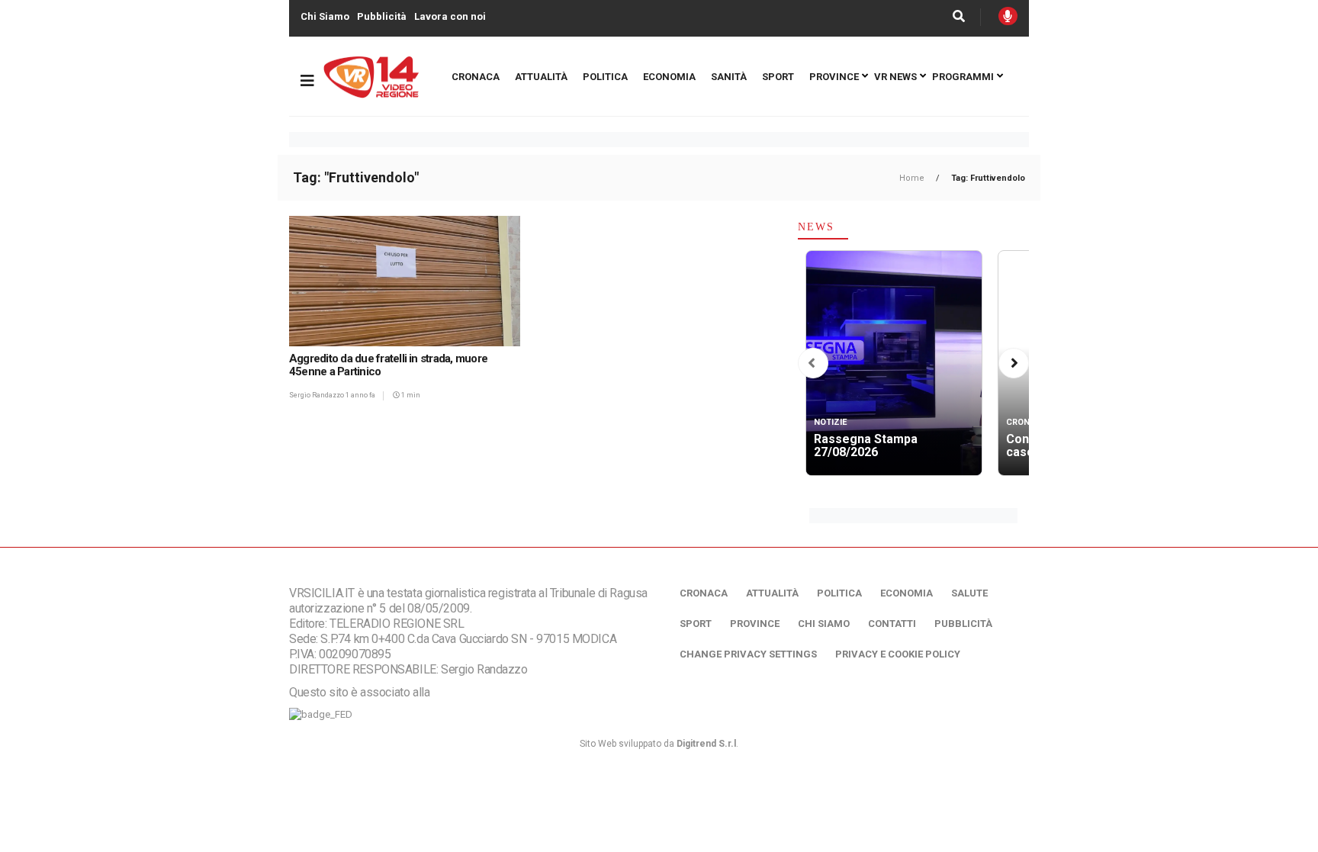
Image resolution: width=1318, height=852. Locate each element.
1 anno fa (360, 395)
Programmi (963, 76)
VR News (895, 76)
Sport (778, 76)
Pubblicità (382, 16)
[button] (811, 363)
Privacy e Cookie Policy (897, 654)
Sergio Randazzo (317, 395)
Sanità (729, 76)
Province (834, 76)
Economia (669, 76)
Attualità (541, 76)
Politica (605, 76)
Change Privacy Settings (748, 654)
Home (913, 178)
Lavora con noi (450, 16)
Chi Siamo (325, 16)
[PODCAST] (1007, 16)
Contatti (892, 623)
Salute (969, 593)
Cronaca (476, 76)
